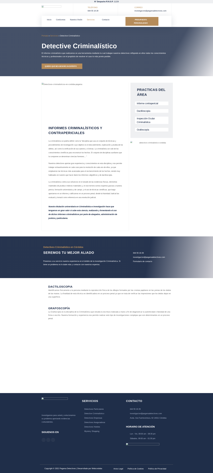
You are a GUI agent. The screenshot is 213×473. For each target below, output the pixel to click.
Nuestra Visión (76, 20)
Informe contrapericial (147, 103)
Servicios (91, 20)
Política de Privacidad (157, 469)
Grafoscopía (143, 129)
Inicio (49, 20)
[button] (164, 21)
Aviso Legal (118, 469)
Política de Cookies (136, 469)
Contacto (105, 20)
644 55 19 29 (93, 11)
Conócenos (60, 20)
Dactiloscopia (143, 111)
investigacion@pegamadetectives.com (150, 11)
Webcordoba (97, 468)
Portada (45, 36)
